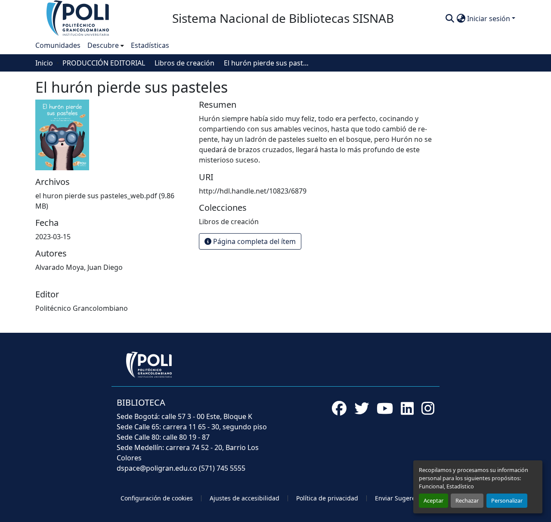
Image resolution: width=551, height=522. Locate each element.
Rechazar (467, 500)
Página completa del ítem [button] (253, 241)
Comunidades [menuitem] (57, 45)
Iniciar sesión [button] (489, 18)
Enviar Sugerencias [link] (402, 498)
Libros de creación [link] (184, 63)
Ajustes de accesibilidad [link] (244, 498)
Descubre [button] (103, 45)
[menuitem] (105, 45)
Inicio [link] (44, 63)
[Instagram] (427, 408)
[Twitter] (361, 408)
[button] (78, 17)
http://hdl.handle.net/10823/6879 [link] (252, 191)
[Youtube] (385, 408)
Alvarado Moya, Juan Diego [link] (79, 267)
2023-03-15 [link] (53, 236)
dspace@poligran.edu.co (157, 468)
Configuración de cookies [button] (157, 498)
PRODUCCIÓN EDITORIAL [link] (103, 63)
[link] (112, 201)
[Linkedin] (407, 408)
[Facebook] (339, 408)
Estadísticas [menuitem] (150, 45)
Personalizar (507, 500)
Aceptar (433, 500)
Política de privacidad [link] (327, 498)
